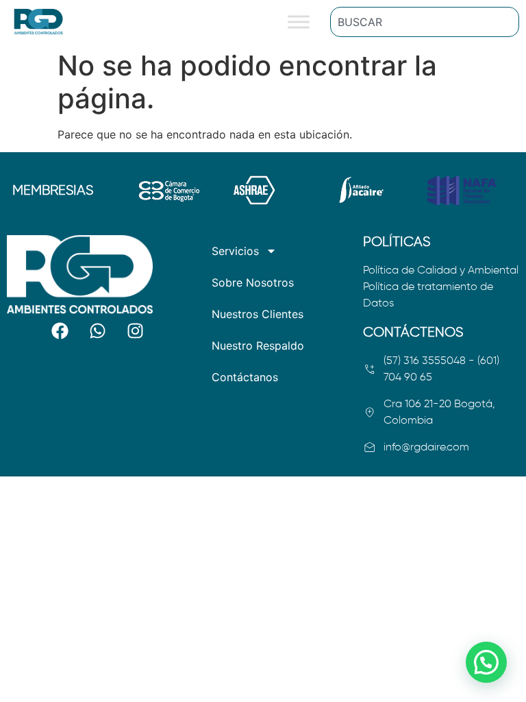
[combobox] (424, 22)
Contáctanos (245, 377)
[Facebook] (60, 331)
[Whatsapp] (98, 331)
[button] (486, 662)
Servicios (235, 251)
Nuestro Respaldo (258, 345)
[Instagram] (135, 331)
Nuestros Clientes (257, 314)
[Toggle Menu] (299, 21)
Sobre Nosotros (253, 282)
